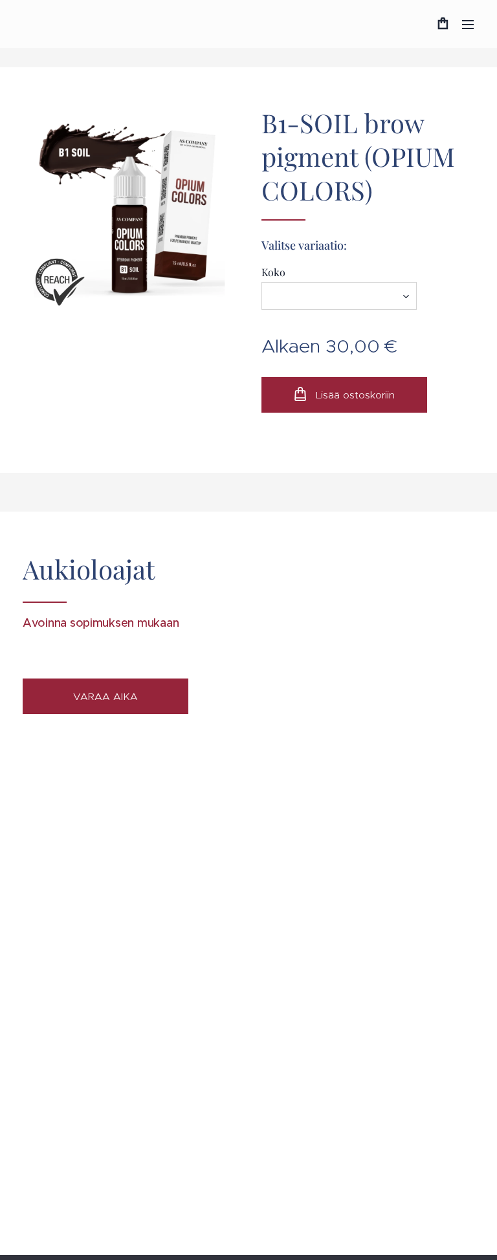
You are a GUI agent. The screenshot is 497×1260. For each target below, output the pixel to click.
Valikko (468, 24)
